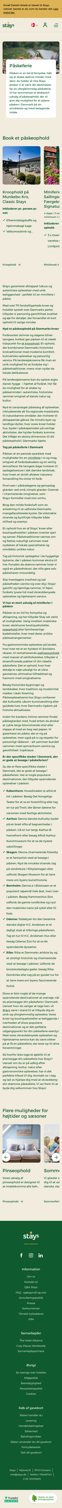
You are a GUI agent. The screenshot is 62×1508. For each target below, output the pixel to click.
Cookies (31, 1393)
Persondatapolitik (31, 1388)
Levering (31, 1420)
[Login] (45, 25)
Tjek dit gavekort (31, 1452)
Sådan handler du (31, 1415)
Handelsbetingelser (31, 1425)
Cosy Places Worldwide (31, 1346)
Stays (6, 1010)
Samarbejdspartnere (31, 1351)
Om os (31, 1276)
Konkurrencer (31, 1308)
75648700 (45, 1474)
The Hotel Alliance (31, 1340)
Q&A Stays (31, 1287)
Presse (31, 1303)
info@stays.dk (18, 1474)
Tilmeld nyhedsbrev (31, 1313)
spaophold (10, 629)
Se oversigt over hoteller (31, 1372)
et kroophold (30, 343)
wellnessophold (48, 653)
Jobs (31, 1319)
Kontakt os (31, 1282)
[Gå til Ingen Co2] (43, 1498)
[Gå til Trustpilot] (11, 1499)
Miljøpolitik (31, 1378)
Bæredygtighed (31, 1383)
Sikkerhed (31, 1431)
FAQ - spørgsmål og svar (31, 1292)
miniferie (34, 458)
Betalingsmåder (31, 1436)
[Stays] (8, 25)
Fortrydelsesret (31, 1447)
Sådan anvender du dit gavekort (31, 1442)
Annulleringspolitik (31, 1297)
